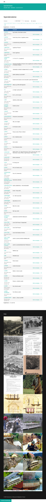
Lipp (5, 250)
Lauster (6, 79)
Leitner (6, 126)
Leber (5, 94)
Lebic (5, 99)
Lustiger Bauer (7, 297)
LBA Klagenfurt (8, 84)
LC (4, 89)
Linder (5, 205)
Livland (6, 260)
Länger (6, 69)
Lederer (6, 111)
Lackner (6, 32)
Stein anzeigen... (37, 34)
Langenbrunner (8, 64)
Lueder (6, 270)
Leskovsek (6, 152)
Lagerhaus (6, 47)
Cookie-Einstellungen (5, 500)
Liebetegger (7, 190)
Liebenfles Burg (8, 185)
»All (5, 25)
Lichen (5, 167)
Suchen (27, 21)
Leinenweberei (7, 116)
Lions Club (6, 222)
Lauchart (6, 74)
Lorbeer (6, 265)
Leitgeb (6, 121)
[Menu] (4, 1)
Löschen (34, 21)
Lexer (5, 162)
